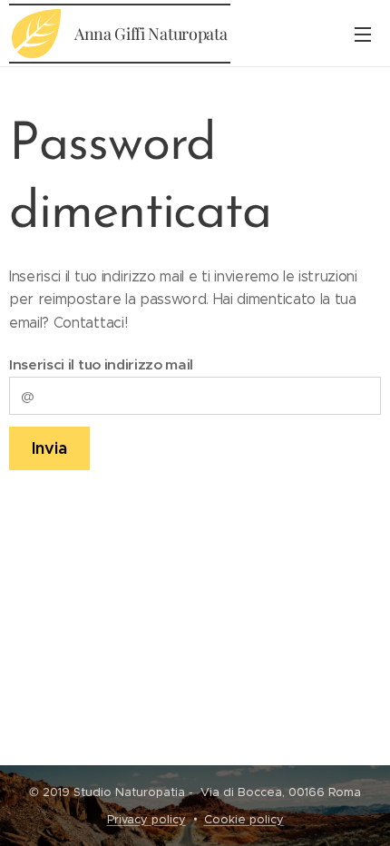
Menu (363, 33)
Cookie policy (244, 819)
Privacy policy (146, 819)
